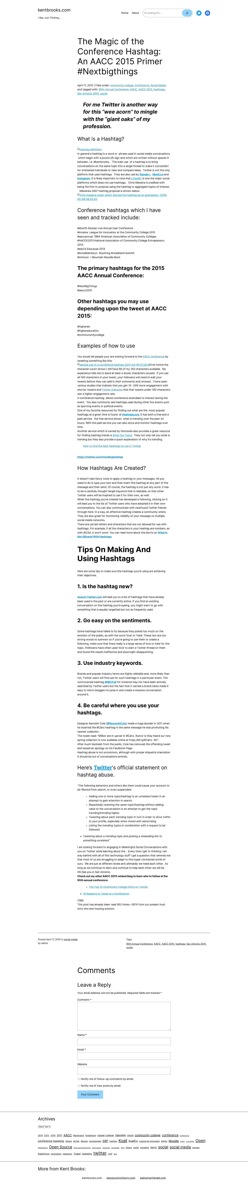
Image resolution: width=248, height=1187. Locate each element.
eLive (76, 1141)
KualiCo (133, 1141)
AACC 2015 (145, 89)
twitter (100, 1153)
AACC (133, 89)
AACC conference (153, 356)
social (103, 93)
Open (200, 1140)
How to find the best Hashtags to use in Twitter (112, 446)
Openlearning (43, 1148)
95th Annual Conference (114, 89)
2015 (46, 1135)
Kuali (123, 1140)
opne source (96, 1148)
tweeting (87, 1153)
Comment (84, 999)
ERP (105, 1141)
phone (129, 1147)
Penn (122, 1148)
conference (170, 1135)
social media (71, 939)
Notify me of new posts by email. (101, 1085)
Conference (142, 85)
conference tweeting (51, 1141)
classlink (120, 1135)
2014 (40, 1135)
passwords (115, 1148)
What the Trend (122, 435)
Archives (46, 1118)
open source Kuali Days (82, 1148)
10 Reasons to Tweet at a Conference (106, 893)
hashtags (159, 89)
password (106, 1148)
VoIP (110, 1154)
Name (82, 1034)
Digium (68, 1141)
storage (195, 1147)
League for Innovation (149, 1141)
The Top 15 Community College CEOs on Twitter (118, 886)
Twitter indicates (112, 389)
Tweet (77, 1153)
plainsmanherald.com (153, 1177)
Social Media (158, 85)
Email (81, 1049)
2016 (53, 1135)
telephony (67, 1154)
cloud (130, 1135)
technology (56, 1154)
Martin (164, 1141)
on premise (190, 1141)
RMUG (153, 1147)
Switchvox (44, 1153)
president (144, 1147)
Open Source (60, 1147)
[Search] (187, 13)
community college (121, 85)
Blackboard (78, 1135)
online (182, 1141)
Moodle (174, 1141)
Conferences (184, 1136)
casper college (105, 1135)
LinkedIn (136, 178)
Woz (115, 1154)
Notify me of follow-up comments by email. (107, 1078)
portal (136, 1147)
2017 (59, 1135)
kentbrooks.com (54, 10)
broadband (90, 1135)
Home (124, 12)
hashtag (113, 1141)
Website (82, 1064)
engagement (95, 1141)
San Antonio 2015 (88, 93)
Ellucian (84, 1141)
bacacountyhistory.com (121, 1177)
